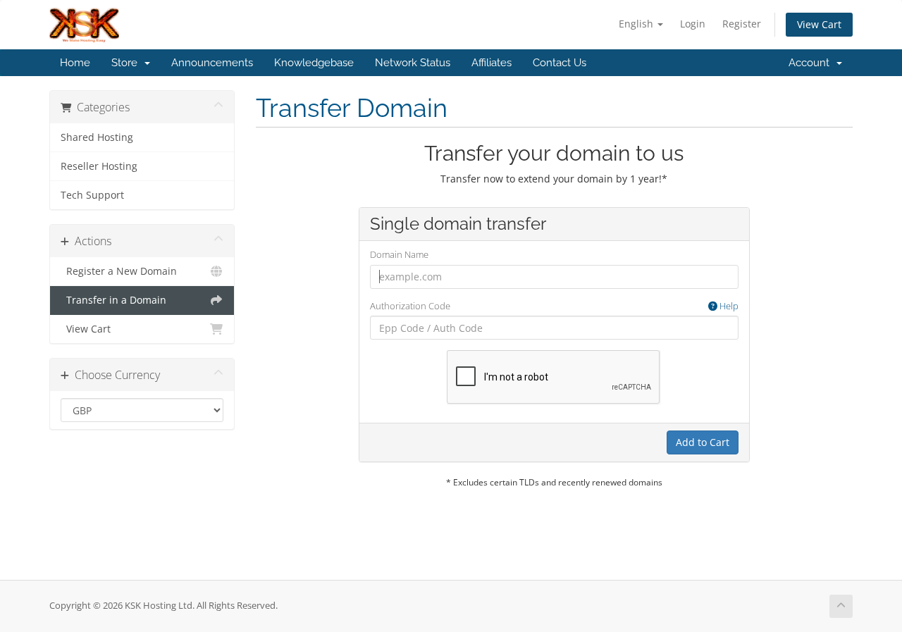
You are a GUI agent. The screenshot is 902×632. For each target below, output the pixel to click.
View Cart (819, 24)
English (637, 23)
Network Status (412, 62)
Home (75, 62)
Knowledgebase (314, 62)
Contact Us (559, 62)
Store (127, 62)
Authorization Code (554, 305)
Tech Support (92, 195)
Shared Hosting (97, 137)
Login (692, 23)
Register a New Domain (119, 271)
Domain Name (399, 254)
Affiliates (491, 62)
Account (812, 62)
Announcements (212, 62)
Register (741, 23)
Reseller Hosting (99, 166)
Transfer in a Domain (113, 300)
